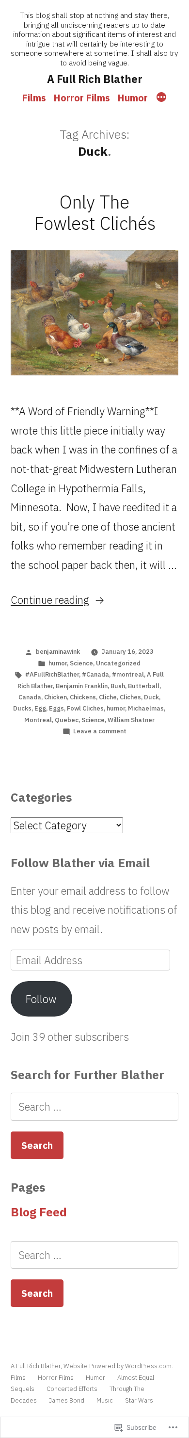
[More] (161, 98)
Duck (151, 697)
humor (57, 663)
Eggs (56, 708)
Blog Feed (39, 1212)
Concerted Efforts (72, 1389)
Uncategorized (118, 663)
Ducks (22, 708)
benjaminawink (58, 651)
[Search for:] (94, 1106)
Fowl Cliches (85, 708)
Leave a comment (99, 731)
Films (34, 98)
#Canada (95, 674)
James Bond (66, 1400)
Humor (133, 98)
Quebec (67, 720)
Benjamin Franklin (82, 686)
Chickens (83, 697)
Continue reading (50, 600)
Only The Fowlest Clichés (95, 212)
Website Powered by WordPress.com (117, 1366)
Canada (29, 697)
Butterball (143, 686)
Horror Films (82, 98)
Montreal (38, 720)
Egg (40, 708)
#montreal (128, 674)
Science (81, 663)
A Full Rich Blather (94, 79)
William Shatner (131, 720)
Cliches (130, 697)
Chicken (55, 697)
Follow (41, 999)
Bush (117, 686)
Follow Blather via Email (80, 863)
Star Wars (139, 1400)
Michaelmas (146, 708)
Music (104, 1400)
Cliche (108, 697)
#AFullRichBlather (52, 674)
